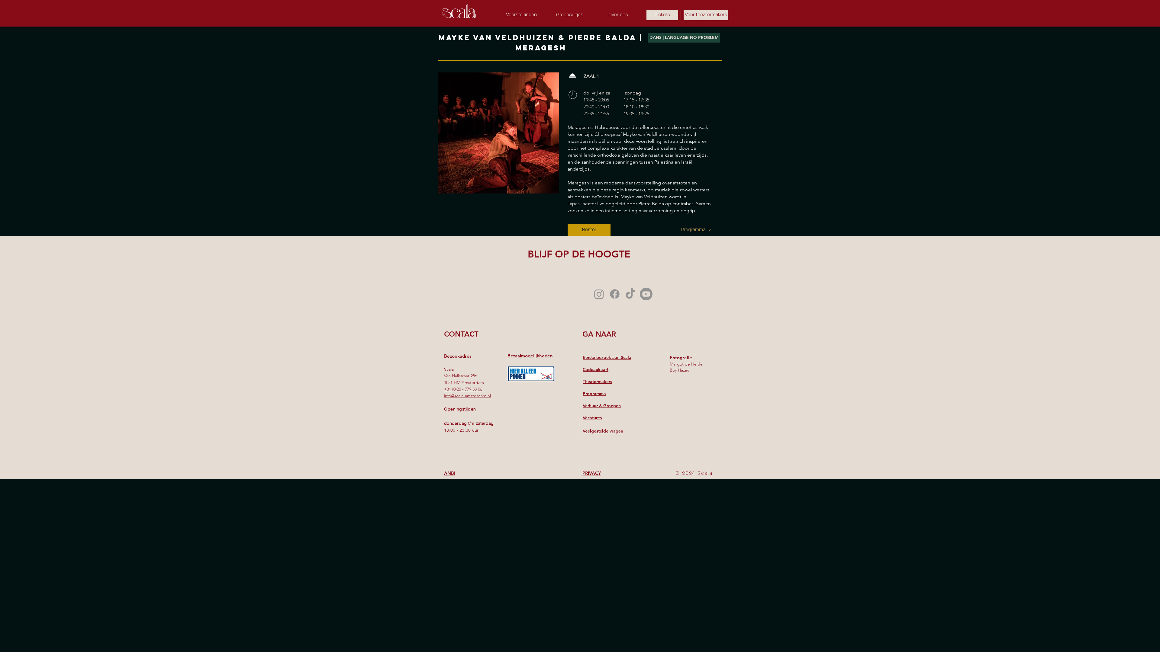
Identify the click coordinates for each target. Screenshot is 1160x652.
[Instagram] (599, 294)
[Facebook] (614, 294)
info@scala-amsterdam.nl (467, 395)
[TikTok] (630, 294)
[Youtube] (646, 294)
